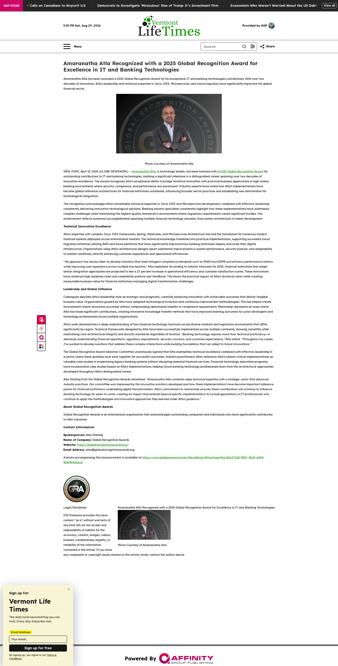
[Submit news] (41, 319)
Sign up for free (38, 648)
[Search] (244, 46)
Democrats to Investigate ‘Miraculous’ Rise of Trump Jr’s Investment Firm (157, 6)
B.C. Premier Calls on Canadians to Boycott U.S (47, 6)
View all (329, 5)
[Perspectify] (41, 328)
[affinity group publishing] (41, 337)
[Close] (68, 589)
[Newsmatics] (41, 346)
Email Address (20, 632)
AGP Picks (11, 5)
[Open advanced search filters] (252, 46)
